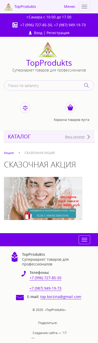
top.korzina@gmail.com (60, 296)
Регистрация (58, 32)
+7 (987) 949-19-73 (70, 24)
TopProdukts (49, 63)
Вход (37, 32)
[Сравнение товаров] (25, 108)
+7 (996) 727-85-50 (36, 24)
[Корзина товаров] (70, 108)
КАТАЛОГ (19, 137)
